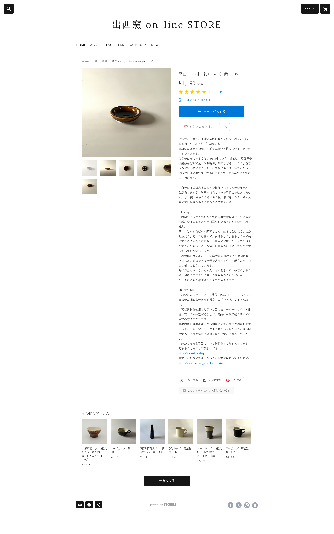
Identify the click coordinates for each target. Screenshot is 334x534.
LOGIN (310, 8)
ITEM (121, 45)
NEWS (156, 45)
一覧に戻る (167, 480)
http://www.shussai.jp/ (255, 505)
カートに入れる (214, 111)
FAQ (109, 45)
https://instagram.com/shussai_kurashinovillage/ (247, 505)
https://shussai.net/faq (191, 353)
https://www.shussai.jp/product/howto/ (201, 363)
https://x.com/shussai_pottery (239, 505)
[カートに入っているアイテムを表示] (325, 9)
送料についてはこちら (197, 100)
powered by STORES (163, 504)
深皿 (104, 61)
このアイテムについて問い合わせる (208, 390)
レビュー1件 (215, 92)
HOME (81, 45)
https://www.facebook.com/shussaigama (230, 505)
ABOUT (96, 45)
